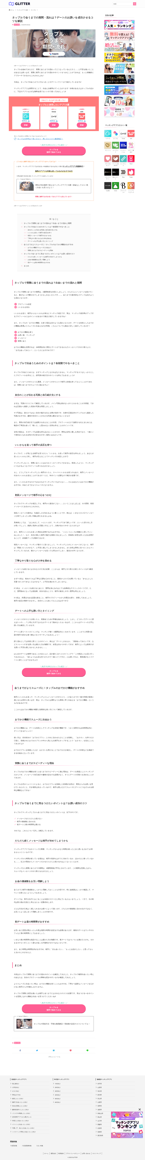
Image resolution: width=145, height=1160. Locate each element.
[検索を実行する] (134, 3)
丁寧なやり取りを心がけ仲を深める (39, 238)
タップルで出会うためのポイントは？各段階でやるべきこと (47, 226)
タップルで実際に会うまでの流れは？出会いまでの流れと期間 (47, 223)
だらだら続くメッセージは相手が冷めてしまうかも (45, 256)
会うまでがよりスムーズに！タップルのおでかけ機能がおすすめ (48, 244)
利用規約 (61, 1153)
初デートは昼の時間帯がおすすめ (39, 262)
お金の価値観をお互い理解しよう (39, 259)
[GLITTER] (19, 4)
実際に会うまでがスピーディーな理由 (40, 250)
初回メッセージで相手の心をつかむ (39, 235)
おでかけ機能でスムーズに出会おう (39, 247)
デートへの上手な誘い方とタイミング (40, 241)
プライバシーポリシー (73, 1153)
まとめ (26, 266)
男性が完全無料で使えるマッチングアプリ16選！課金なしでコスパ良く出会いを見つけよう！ (61, 186)
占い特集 (40, 1146)
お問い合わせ (86, 1153)
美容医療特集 (27, 1146)
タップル (17, 24)
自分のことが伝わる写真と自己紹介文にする (42, 230)
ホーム (46, 1153)
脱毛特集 (14, 1146)
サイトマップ (96, 1153)
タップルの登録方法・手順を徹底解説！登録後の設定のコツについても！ (62, 1024)
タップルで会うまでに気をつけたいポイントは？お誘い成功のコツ (49, 253)
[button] (20, 1050)
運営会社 (53, 1153)
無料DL (25, 121)
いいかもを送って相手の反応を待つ (39, 232)
